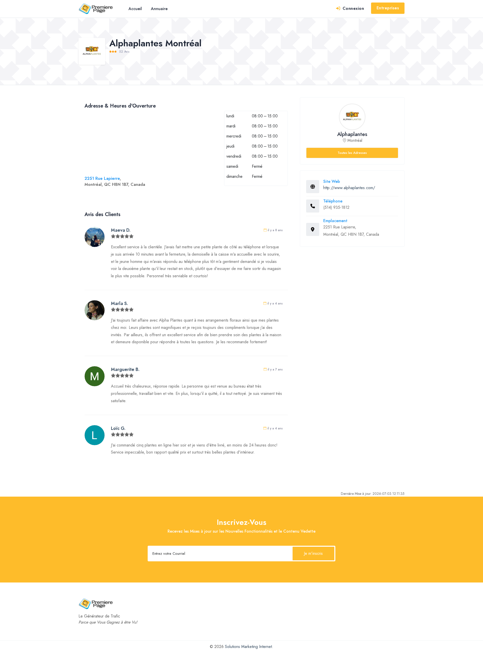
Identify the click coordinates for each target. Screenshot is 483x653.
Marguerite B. (125, 369)
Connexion (352, 8)
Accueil (135, 9)
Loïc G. (118, 428)
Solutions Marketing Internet (248, 646)
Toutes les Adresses (352, 152)
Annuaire (159, 9)
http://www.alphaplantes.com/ (349, 188)
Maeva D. (121, 230)
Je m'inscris (313, 553)
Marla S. (119, 303)
